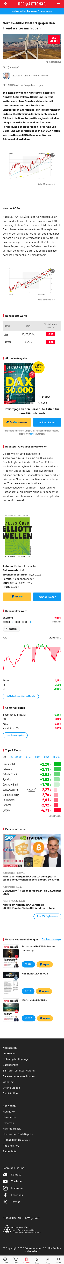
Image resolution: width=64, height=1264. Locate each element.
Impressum (9, 1053)
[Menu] (59, 4)
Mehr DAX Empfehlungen (47, 916)
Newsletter (9, 1117)
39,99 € (28, 1018)
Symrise (7, 779)
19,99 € (28, 964)
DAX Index (8, 617)
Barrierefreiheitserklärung (19, 1070)
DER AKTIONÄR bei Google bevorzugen (23, 85)
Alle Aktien (9, 1105)
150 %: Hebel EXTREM (34, 1000)
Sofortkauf (22, 422)
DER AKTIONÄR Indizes (16, 1139)
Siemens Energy (11, 794)
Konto (32, 434)
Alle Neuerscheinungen (51, 939)
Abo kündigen (11, 1093)
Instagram (17, 1188)
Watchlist (13, 628)
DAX (6, 67)
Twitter (15, 1201)
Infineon (7, 805)
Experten (8, 1122)
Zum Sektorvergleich (15, 735)
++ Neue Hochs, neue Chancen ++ (32, 11)
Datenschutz (10, 1064)
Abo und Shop (11, 1145)
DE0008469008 (22, 621)
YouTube (16, 1181)
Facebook (17, 1194)
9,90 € (28, 991)
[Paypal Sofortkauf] (17, 597)
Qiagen (6, 810)
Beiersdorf (8, 769)
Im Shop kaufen (47, 422)
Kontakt (16, 1174)
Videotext (9, 1081)
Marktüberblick (12, 1128)
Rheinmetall (9, 800)
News (31, 789)
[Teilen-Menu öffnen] (48, 1260)
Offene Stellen (11, 1087)
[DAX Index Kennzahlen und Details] (32, 658)
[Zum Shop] (16, 1260)
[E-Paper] (26, 1260)
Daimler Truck (10, 774)
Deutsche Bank (10, 784)
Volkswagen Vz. (10, 789)
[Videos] (5, 1260)
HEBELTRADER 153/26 (35, 973)
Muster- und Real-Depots (18, 1134)
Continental (9, 764)
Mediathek (9, 1111)
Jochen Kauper (40, 75)
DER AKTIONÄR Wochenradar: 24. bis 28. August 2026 (32, 892)
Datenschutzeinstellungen (19, 1076)
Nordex (15, 67)
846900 (6, 621)
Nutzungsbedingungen (16, 1059)
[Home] (37, 1260)
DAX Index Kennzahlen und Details (20, 696)
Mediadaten (10, 1047)
